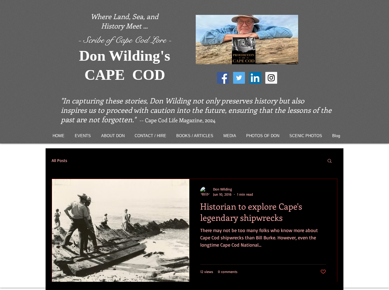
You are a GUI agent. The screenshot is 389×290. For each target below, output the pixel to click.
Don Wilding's (124, 55)
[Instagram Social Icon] (271, 78)
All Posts (59, 160)
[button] (329, 161)
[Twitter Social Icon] (239, 78)
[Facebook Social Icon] (223, 78)
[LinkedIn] (255, 78)
